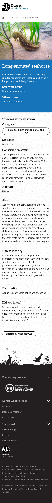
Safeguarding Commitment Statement (19, 473)
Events (5, 435)
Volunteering (9, 429)
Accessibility (7, 466)
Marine (5, 191)
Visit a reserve (9, 440)
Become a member (11, 412)
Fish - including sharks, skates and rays (15, 18)
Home (3, 18)
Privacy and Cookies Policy (28, 466)
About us (7, 406)
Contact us (8, 417)
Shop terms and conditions (14, 476)
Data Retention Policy (11, 470)
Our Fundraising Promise (37, 480)
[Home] (15, 7)
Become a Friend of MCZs (19, 333)
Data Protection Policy (34, 470)
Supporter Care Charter (12, 480)
